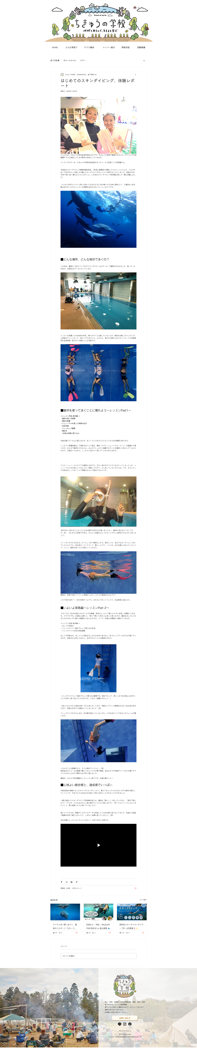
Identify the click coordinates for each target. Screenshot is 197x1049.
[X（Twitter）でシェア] (67, 882)
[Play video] (98, 845)
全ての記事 (54, 60)
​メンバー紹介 (109, 47)
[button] (147, 28)
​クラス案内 (89, 47)
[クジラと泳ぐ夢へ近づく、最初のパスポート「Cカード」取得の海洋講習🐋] (65, 912)
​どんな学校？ (71, 47)
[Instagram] (125, 1024)
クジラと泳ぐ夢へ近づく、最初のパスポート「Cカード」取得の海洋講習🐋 (65, 927)
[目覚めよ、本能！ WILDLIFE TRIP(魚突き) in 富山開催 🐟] (98, 912)
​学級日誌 (125, 47)
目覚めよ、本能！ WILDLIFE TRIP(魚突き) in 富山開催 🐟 (98, 926)
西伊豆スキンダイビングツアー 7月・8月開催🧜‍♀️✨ (131, 926)
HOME (55, 47)
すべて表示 (143, 899)
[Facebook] (130, 1024)
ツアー (82, 60)
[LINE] (120, 1024)
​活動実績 (141, 47)
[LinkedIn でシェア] (72, 882)
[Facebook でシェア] (61, 882)
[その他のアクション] (135, 74)
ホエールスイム (70, 60)
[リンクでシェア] (77, 882)
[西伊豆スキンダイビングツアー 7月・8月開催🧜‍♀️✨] (132, 912)
